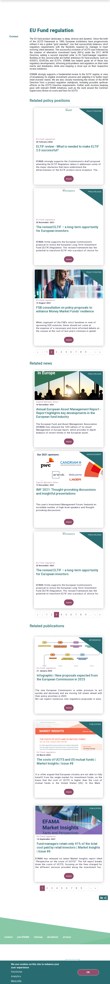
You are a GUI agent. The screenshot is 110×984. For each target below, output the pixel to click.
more (69, 178)
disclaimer (52, 937)
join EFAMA (23, 937)
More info (16, 980)
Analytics (16, 976)
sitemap (38, 937)
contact (8, 937)
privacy (67, 937)
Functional (16, 971)
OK (88, 972)
